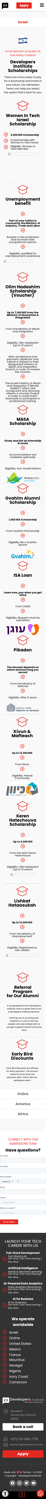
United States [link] (20, 1343)
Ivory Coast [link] (18, 1376)
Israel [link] (13, 1332)
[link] (5, 1493)
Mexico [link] (15, 1349)
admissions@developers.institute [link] (26, 1444)
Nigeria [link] (15, 1371)
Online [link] (14, 1338)
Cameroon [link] (18, 1382)
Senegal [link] (15, 1365)
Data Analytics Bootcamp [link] (24, 1287)
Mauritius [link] (17, 1360)
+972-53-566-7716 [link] (24, 1439)
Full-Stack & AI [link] (17, 1256)
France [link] (15, 1355)
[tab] (23, 22)
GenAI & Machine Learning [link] (25, 1271)
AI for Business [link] (17, 1302)
